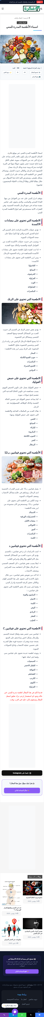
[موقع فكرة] (31, 8)
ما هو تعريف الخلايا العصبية (34, 897)
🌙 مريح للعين (7, 72)
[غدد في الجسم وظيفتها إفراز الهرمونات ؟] (11, 893)
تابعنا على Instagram (22, 773)
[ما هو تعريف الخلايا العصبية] (32, 888)
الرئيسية (26, 18)
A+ (24, 72)
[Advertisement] (22, 116)
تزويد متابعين (33, 999)
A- (17, 72)
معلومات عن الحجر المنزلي (12, 939)
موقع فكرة (30, 985)
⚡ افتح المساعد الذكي (22, 971)
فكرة (10, 153)
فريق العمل (25, 1004)
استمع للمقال (35, 72)
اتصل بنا (23, 999)
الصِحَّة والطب (18, 18)
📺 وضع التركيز (36, 77)
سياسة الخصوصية (13, 999)
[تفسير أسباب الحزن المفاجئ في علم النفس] (32, 923)
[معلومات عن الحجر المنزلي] (11, 927)
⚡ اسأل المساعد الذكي (22, 790)
